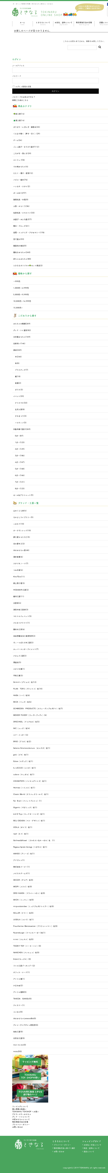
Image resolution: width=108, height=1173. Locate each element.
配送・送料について (92, 1148)
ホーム (22, 23)
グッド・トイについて (21, 1116)
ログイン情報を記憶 (23, 86)
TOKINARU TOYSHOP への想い (25, 1111)
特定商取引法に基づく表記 (64, 1148)
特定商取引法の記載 (84, 23)
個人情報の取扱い (19, 1109)
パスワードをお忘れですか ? (23, 97)
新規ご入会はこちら (20, 100)
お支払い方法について (92, 1144)
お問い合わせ (17, 1127)
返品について (89, 1151)
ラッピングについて (20, 1106)
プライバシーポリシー (21, 1124)
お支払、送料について (63, 23)
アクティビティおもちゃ (21, 1114)
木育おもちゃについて (21, 1119)
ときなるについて (43, 23)
